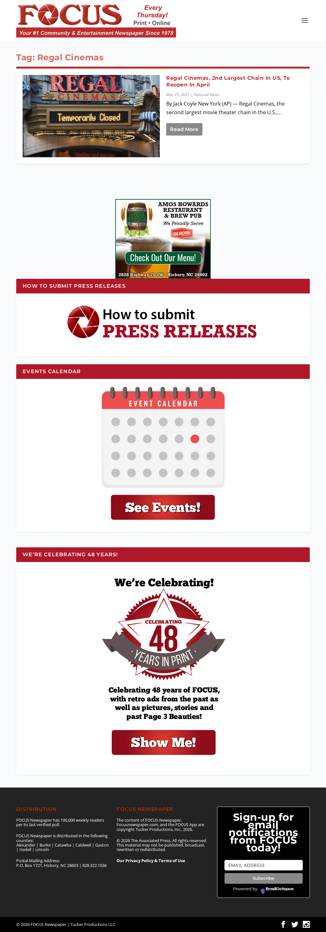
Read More (184, 129)
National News (207, 94)
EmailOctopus (280, 889)
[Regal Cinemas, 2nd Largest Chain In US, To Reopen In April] (91, 116)
